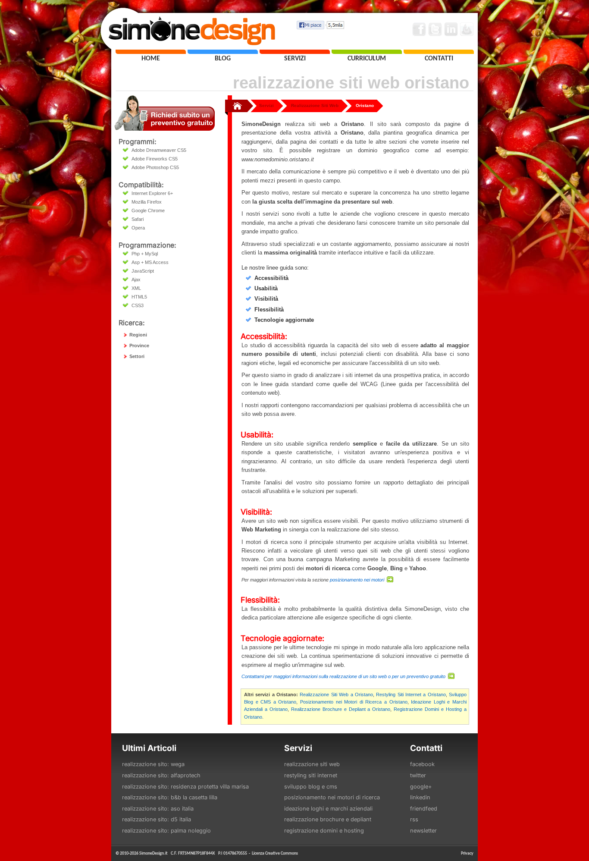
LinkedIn (420, 797)
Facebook (422, 764)
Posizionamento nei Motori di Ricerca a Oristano (353, 701)
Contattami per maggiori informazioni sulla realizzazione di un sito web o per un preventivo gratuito (344, 676)
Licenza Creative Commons (275, 853)
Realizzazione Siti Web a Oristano (336, 694)
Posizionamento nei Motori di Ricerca (332, 797)
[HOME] (151, 52)
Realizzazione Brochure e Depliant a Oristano (341, 709)
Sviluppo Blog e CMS (310, 786)
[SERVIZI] (295, 52)
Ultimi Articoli (149, 748)
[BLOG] (223, 52)
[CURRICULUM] (367, 52)
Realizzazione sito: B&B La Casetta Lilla (169, 797)
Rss (414, 819)
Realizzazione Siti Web (314, 105)
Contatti (426, 748)
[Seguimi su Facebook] (419, 29)
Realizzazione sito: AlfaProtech (161, 775)
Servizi (266, 105)
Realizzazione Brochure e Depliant (327, 819)
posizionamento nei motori (357, 579)
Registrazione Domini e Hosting (324, 830)
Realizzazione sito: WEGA (153, 764)
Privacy (467, 853)
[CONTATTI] (439, 52)
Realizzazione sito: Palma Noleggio (166, 830)
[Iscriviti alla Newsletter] (467, 29)
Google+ (421, 786)
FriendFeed (423, 808)
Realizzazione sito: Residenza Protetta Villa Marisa (185, 786)
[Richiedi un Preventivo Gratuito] (164, 128)
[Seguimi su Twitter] (435, 29)
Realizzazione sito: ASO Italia (158, 808)
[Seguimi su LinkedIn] (451, 29)
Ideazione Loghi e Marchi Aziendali (328, 808)
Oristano (365, 105)
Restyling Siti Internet (310, 775)
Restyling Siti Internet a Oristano (410, 694)
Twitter (418, 775)
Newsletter (423, 830)
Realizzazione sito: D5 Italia (156, 819)
